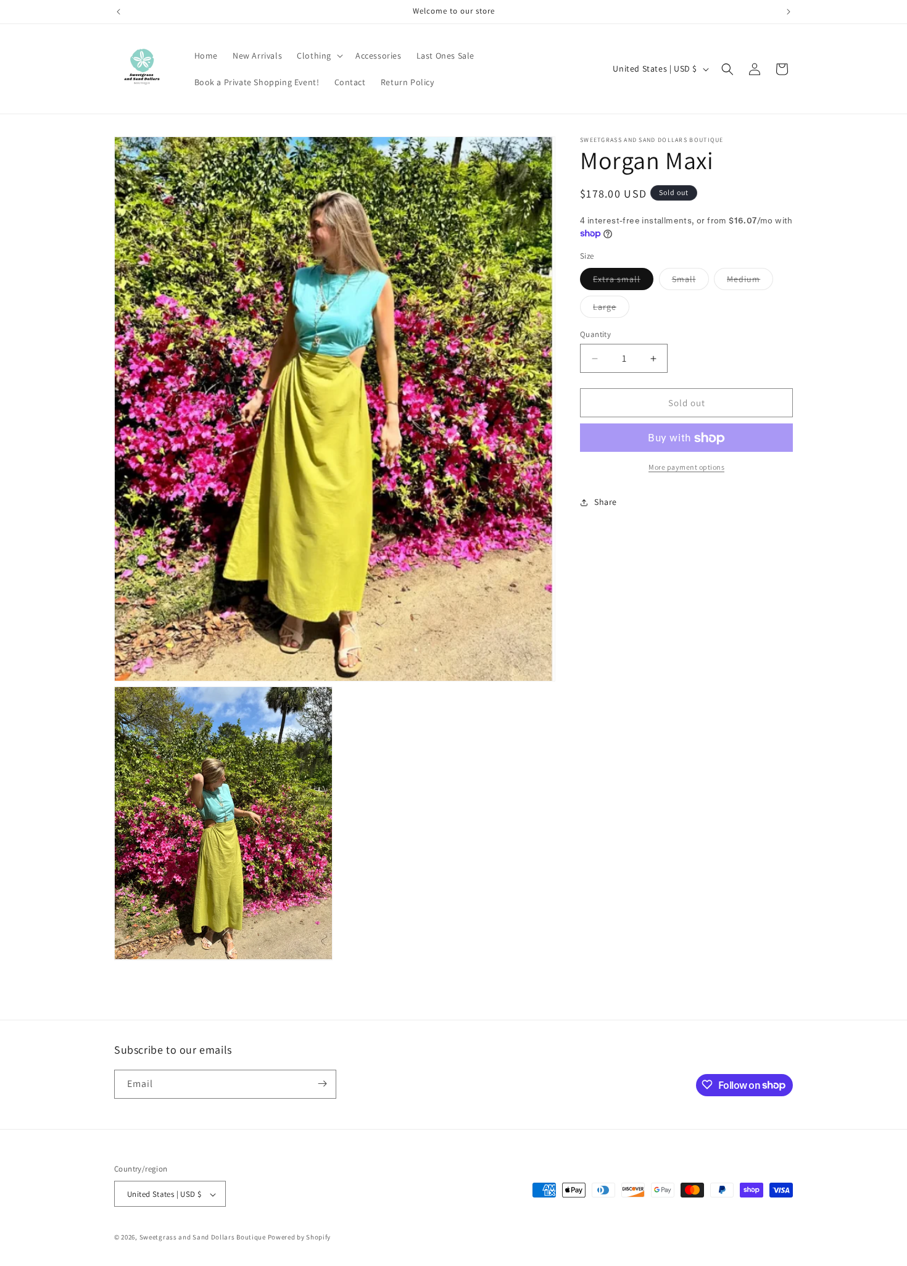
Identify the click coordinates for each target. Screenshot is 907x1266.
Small (690, 281)
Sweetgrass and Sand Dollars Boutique (202, 1237)
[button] (318, 56)
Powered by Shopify (299, 1237)
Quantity (595, 334)
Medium (750, 281)
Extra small (623, 281)
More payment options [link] (686, 467)
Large (611, 309)
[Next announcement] (788, 11)
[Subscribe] (322, 1083)
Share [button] (605, 501)
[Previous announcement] (118, 11)
